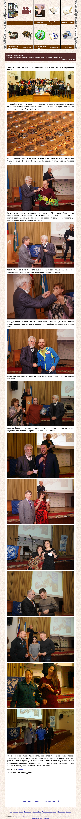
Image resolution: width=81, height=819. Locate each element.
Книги (21, 812)
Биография (27, 812)
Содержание (14, 812)
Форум (68, 812)
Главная (9, 55)
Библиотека (61, 812)
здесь (20, 769)
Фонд (55, 812)
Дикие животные (47, 812)
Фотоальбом (37, 812)
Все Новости (18, 55)
